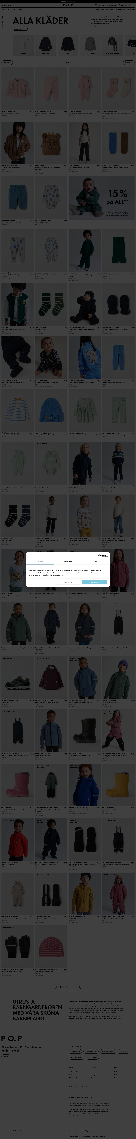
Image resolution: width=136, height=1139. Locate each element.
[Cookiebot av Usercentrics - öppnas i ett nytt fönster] (99, 555)
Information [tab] (68, 561)
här (63, 575)
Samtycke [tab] (40, 561)
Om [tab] (96, 561)
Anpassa (66, 582)
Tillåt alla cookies (94, 582)
